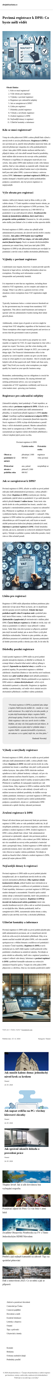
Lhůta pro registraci (18, 106)
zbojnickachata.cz (9, 5)
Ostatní (48, 1039)
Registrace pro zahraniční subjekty (23, 100)
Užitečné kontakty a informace (22, 122)
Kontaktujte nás (26, 1030)
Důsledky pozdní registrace (21, 110)
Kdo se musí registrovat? (20, 90)
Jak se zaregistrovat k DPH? (21, 103)
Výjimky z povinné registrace (21, 97)
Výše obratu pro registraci (20, 94)
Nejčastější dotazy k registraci (21, 119)
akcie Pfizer (20, 607)
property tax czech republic (13, 349)
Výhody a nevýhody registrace (22, 113)
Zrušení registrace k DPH (20, 116)
